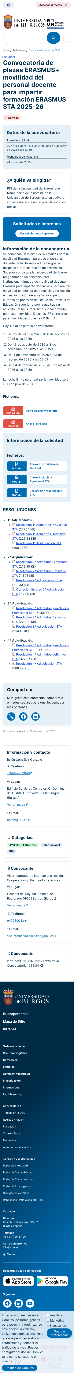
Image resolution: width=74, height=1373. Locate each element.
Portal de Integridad (15, 1165)
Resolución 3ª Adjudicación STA (39, 626)
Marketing (57, 1320)
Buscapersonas (15, 1014)
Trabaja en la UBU (14, 1112)
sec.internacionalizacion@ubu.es (30, 936)
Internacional (51, 845)
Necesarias (58, 1325)
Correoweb (10, 1059)
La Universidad (12, 1094)
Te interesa (19, 50)
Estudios (9, 1066)
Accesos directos (50, 5)
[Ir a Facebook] (23, 716)
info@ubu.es (10, 1247)
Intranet (9, 1029)
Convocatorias (12, 1105)
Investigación (12, 1080)
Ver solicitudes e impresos (37, 233)
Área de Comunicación (17, 1147)
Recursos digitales (15, 1053)
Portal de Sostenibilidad (17, 1172)
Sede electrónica (14, 1046)
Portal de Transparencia (18, 1179)
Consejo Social (12, 1133)
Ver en (16, 804)
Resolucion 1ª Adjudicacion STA (38, 543)
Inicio (6, 50)
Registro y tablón (13, 1119)
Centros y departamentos (19, 1158)
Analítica (56, 1315)
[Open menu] (67, 38)
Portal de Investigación (17, 1186)
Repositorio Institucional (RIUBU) (23, 1199)
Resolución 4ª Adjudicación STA (39, 663)
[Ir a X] (11, 716)
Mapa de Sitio (14, 1021)
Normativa (9, 1140)
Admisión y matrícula (17, 1073)
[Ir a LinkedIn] (35, 716)
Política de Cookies (20, 1368)
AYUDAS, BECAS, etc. (23, 845)
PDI (11, 851)
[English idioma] (8, 5)
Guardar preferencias (59, 1333)
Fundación (9, 1126)
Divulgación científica (16, 1193)
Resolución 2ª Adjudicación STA (39, 580)
